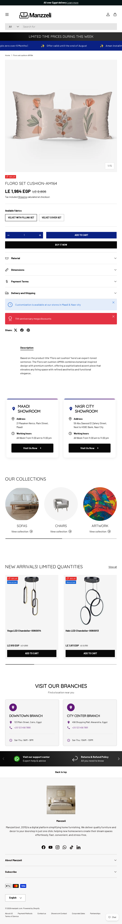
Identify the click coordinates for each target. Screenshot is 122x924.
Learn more (72, 2)
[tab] (27, 347)
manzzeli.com (16, 908)
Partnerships (95, 913)
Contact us (41, 913)
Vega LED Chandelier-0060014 (24, 630)
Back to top (61, 772)
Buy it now (61, 244)
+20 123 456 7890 (22, 727)
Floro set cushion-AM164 (23, 55)
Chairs (61, 526)
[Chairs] (61, 504)
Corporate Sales (78, 913)
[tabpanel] (61, 364)
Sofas (22, 526)
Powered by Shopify (31, 908)
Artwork (100, 526)
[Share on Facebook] (22, 330)
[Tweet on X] (15, 330)
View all (112, 566)
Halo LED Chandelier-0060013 (82, 630)
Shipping (22, 197)
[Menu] (6, 14)
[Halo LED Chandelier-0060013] (90, 601)
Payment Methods (25, 913)
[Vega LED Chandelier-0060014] (31, 601)
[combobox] (61, 26)
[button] (115, 14)
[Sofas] (22, 504)
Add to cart (81, 235)
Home (7, 55)
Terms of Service (12, 916)
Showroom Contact (59, 913)
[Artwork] (100, 504)
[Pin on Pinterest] (28, 330)
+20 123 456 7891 (80, 727)
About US (9, 913)
